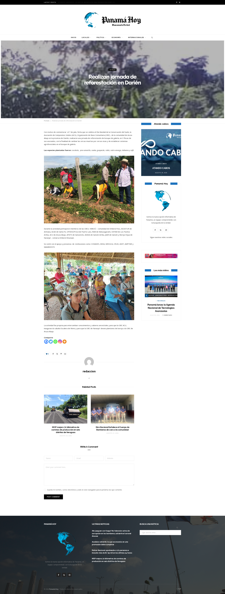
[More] (64, 342)
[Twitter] (33, 143)
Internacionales (136, 37)
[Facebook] (33, 137)
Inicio (73, 37)
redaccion (107, 89)
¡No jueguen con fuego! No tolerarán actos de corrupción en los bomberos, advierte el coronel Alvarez (111, 533)
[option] (161, 152)
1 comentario (167, 315)
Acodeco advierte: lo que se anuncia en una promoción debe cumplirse (88, 2)
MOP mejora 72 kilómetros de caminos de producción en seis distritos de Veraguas (65, 429)
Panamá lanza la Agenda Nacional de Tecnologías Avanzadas (161, 307)
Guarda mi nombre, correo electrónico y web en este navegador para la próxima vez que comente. (84, 490)
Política (100, 37)
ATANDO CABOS (161, 163)
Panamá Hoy (53, 589)
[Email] (33, 155)
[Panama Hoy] (112, 19)
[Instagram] (60, 342)
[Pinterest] (33, 149)
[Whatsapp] (55, 342)
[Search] (151, 37)
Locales (85, 37)
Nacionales (161, 301)
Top (179, 589)
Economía (116, 37)
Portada (46, 121)
